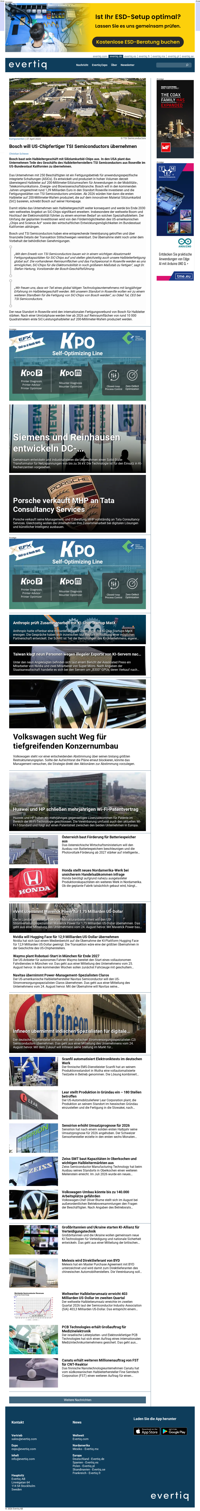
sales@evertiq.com (24, 1439)
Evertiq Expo (99, 65)
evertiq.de (116, 56)
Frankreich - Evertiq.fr (87, 1473)
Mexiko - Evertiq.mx (85, 1449)
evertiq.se (188, 56)
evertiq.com (100, 56)
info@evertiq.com (23, 1459)
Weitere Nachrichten (77, 1400)
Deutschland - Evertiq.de (88, 1459)
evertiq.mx (159, 56)
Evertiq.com (80, 1439)
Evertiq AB (27, 65)
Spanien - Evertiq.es (85, 1462)
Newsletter (127, 65)
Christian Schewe (19, 153)
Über (114, 65)
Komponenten (17, 138)
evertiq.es (130, 56)
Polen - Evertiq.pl (84, 1466)
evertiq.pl (173, 56)
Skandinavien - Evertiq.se (89, 1469)
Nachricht (82, 65)
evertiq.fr (144, 56)
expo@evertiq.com (24, 1449)
